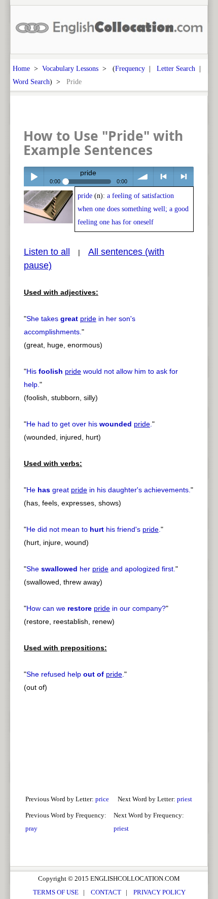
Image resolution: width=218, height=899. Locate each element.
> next (184, 176)
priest (184, 799)
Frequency (130, 68)
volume (143, 176)
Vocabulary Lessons (70, 68)
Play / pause (34, 176)
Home (21, 68)
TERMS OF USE (56, 892)
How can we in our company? (96, 608)
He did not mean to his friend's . (93, 529)
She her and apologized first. (100, 569)
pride (85, 196)
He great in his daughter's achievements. (108, 490)
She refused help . (75, 674)
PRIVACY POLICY (159, 892)
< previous (163, 176)
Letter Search (176, 68)
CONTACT (106, 892)
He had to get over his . (89, 424)
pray (31, 828)
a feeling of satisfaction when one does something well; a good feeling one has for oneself (133, 209)
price (102, 799)
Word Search (31, 81)
